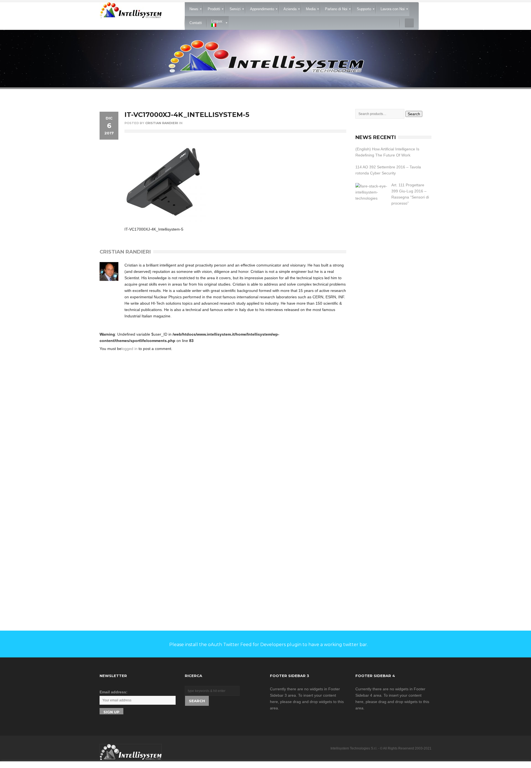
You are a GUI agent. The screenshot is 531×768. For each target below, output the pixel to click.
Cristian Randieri (161, 123)
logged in (129, 348)
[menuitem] (194, 9)
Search (414, 114)
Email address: (113, 692)
